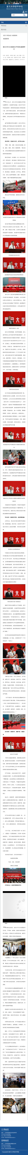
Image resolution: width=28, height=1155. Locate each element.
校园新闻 (14, 35)
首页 (4, 35)
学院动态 (8, 35)
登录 (26, 12)
